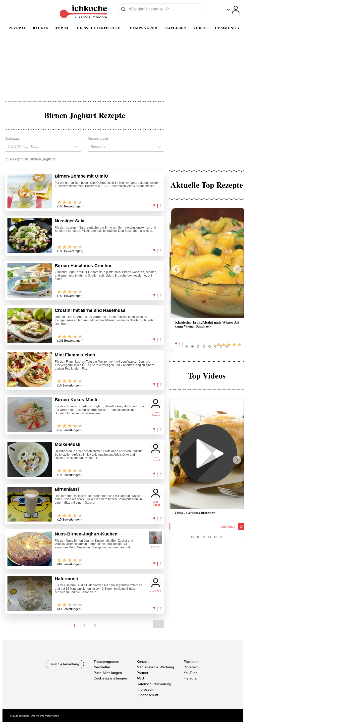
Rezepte (17, 28)
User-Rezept (156, 414)
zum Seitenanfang (65, 664)
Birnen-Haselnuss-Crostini (83, 265)
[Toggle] (233, 10)
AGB (140, 678)
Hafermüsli (66, 578)
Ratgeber (175, 28)
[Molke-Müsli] (29, 459)
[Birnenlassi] (29, 504)
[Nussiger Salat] (29, 235)
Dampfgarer (143, 28)
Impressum (145, 689)
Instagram (192, 678)
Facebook (191, 662)
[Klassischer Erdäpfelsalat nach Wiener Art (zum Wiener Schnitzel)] (207, 263)
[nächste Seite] (158, 624)
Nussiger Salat (70, 220)
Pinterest (191, 667)
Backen (41, 28)
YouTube (191, 672)
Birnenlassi (67, 489)
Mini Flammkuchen (75, 354)
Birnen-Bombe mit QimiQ (81, 176)
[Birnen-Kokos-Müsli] (29, 414)
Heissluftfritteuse (98, 28)
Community (227, 28)
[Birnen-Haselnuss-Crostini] (29, 280)
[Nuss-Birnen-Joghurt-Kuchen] (29, 548)
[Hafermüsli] (29, 593)
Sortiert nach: (98, 139)
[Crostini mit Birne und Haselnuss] (29, 325)
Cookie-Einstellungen (110, 678)
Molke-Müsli (67, 444)
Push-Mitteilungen (108, 672)
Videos (200, 28)
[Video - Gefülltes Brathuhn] (207, 454)
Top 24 (61, 28)
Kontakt (143, 662)
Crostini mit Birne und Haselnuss (90, 310)
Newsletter (102, 667)
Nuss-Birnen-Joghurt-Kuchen (86, 533)
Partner (142, 672)
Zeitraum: (12, 139)
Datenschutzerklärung (154, 684)
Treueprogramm (106, 662)
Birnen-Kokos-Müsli (76, 399)
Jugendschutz (148, 695)
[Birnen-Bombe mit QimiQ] (29, 191)
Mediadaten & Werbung (155, 667)
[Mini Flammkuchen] (29, 369)
